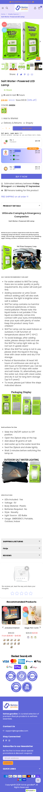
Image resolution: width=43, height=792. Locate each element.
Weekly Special (13, 14)
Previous (3, 41)
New (4, 30)
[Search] (7, 8)
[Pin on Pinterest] (25, 74)
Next (40, 41)
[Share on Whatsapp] (28, 74)
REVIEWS (7, 555)
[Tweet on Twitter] (21, 74)
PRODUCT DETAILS (12, 206)
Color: (8, 105)
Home (3, 14)
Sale (4, 24)
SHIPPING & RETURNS (13, 541)
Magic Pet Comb (11, 628)
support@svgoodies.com (17, 730)
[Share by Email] (32, 74)
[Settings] (35, 8)
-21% (5, 609)
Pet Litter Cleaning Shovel (31, 628)
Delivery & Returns (12, 123)
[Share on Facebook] (17, 74)
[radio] (21, 142)
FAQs (5, 548)
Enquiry (29, 123)
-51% (25, 609)
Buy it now (21, 176)
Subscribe (8, 763)
